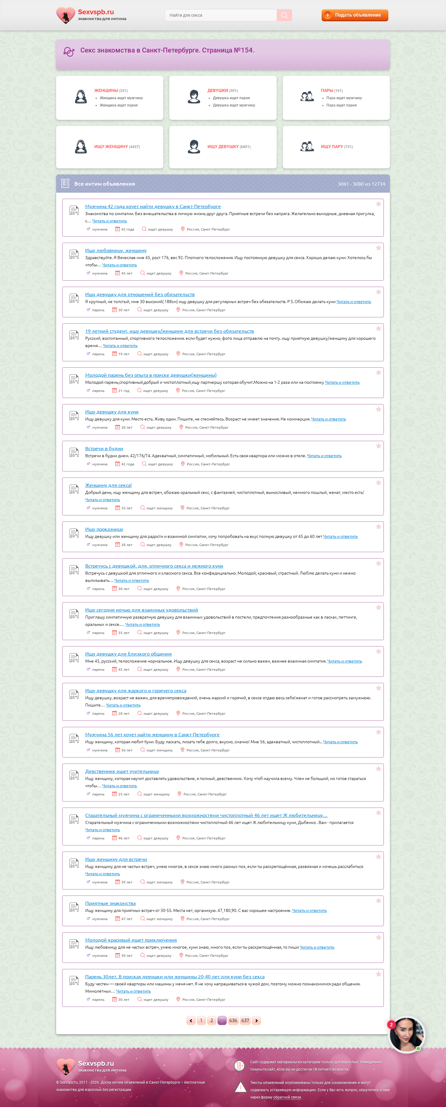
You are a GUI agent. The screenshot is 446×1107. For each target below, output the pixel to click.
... (222, 1020)
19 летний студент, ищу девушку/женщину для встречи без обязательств (169, 331)
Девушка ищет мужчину (234, 105)
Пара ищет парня (341, 105)
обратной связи (287, 1097)
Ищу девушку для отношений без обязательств (140, 294)
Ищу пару (332, 146)
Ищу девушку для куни (112, 411)
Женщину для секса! (108, 485)
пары (327, 90)
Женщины (106, 90)
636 (233, 1020)
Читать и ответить (109, 220)
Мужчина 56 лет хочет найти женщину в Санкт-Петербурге (152, 734)
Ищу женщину (111, 146)
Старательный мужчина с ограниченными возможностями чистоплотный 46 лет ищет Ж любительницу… (206, 815)
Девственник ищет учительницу (122, 771)
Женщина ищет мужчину (121, 98)
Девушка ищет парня (231, 98)
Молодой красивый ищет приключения (131, 940)
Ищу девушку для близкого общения (128, 653)
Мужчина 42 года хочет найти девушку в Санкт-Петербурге (153, 206)
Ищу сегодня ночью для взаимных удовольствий (141, 609)
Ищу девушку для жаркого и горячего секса (135, 690)
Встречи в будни (104, 448)
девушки (218, 90)
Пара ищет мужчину (344, 98)
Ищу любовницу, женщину (116, 250)
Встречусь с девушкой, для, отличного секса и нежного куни (154, 565)
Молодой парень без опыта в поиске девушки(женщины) (151, 375)
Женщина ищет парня (119, 105)
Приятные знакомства (110, 903)
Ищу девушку (224, 146)
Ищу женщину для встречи (116, 859)
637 (245, 1020)
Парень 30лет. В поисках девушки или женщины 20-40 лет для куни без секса (175, 976)
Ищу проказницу (104, 529)
